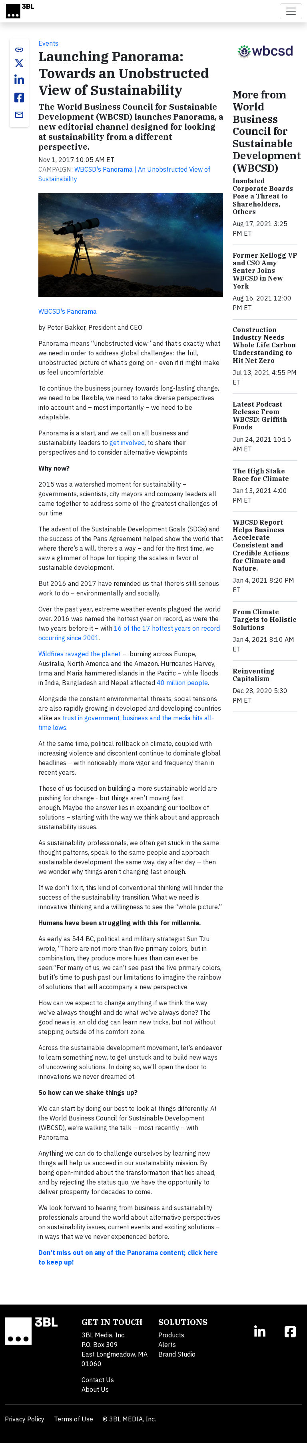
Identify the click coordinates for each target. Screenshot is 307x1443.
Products (171, 1335)
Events (48, 43)
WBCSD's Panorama (67, 311)
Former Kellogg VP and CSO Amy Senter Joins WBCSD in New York (265, 270)
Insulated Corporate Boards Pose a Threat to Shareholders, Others (263, 196)
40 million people (182, 683)
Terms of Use (73, 1419)
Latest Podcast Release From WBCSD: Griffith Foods (260, 415)
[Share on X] (19, 63)
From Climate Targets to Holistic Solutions (264, 619)
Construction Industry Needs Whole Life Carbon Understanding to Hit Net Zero (264, 345)
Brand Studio (176, 1354)
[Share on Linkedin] (19, 80)
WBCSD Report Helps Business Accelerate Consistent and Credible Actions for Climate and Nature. (261, 545)
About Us (95, 1389)
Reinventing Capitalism (254, 675)
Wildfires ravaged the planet (79, 654)
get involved (127, 443)
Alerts (167, 1345)
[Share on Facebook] (19, 97)
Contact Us (98, 1380)
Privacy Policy (24, 1419)
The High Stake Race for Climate (261, 475)
